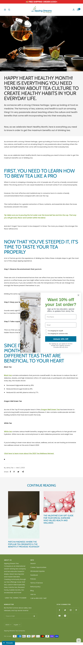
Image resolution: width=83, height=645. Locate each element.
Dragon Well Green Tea (50, 409)
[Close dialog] (78, 295)
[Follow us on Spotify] (65, 616)
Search (33, 563)
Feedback (34, 575)
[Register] (34, 616)
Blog (32, 590)
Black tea (8, 375)
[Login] (73, 10)
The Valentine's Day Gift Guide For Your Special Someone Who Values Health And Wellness (58, 519)
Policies (33, 579)
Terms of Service (36, 583)
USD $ (7, 625)
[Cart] (78, 10)
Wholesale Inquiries (37, 571)
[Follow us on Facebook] (59, 610)
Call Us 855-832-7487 (38, 598)
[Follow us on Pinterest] (76, 610)
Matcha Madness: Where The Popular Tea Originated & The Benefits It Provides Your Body (23, 544)
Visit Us (33, 594)
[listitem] (10, 472)
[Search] (9, 10)
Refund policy (35, 587)
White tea (8, 431)
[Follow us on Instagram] (70, 610)
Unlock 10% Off (60, 339)
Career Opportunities (38, 567)
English (16, 625)
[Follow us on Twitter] (65, 610)
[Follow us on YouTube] (59, 616)
